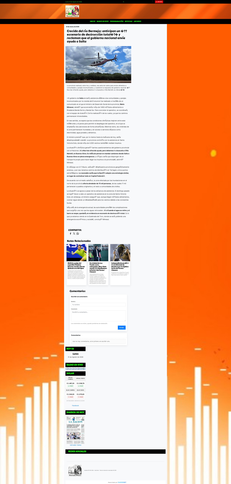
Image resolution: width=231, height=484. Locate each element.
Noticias (128, 21)
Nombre (73, 301)
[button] (153, 1)
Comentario (74, 309)
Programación (116, 21)
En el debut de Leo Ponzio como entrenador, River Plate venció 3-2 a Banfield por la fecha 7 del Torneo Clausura (98, 267)
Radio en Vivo (103, 21)
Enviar (121, 327)
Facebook (75, 405)
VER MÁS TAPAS (75, 445)
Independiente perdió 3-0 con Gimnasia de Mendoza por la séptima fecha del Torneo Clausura (120, 266)
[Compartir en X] (74, 233)
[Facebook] (164, 1)
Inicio (92, 21)
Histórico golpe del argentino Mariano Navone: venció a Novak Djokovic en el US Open (76, 265)
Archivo (137, 21)
